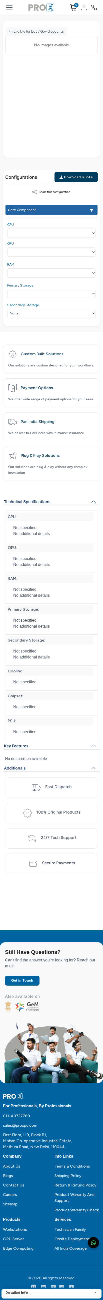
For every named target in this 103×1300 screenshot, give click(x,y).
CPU (10, 225)
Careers (10, 1194)
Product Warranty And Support (74, 1197)
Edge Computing (18, 1248)
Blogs (8, 1175)
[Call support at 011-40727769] (94, 7)
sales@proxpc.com (20, 1125)
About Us (11, 1166)
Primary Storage (20, 285)
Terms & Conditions (72, 1166)
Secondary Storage (23, 305)
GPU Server (13, 1239)
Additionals (15, 768)
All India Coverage (70, 1248)
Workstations (15, 1229)
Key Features (16, 745)
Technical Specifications (27, 501)
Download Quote (78, 177)
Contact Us (13, 1185)
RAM (10, 264)
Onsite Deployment (72, 1239)
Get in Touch (22, 980)
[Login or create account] (84, 7)
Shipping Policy (67, 1175)
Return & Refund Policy (75, 1185)
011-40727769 (16, 1116)
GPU (10, 243)
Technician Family (70, 1229)
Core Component (22, 210)
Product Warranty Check (76, 1210)
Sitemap (10, 1204)
